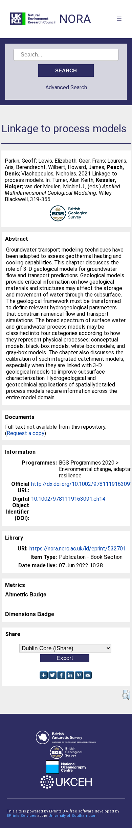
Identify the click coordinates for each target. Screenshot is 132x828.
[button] (126, 695)
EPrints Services (21, 815)
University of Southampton (72, 815)
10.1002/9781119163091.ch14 (68, 499)
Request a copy (25, 433)
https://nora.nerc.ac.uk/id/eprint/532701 (77, 548)
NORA (75, 19)
